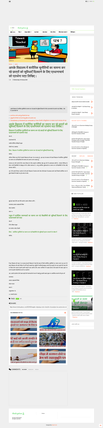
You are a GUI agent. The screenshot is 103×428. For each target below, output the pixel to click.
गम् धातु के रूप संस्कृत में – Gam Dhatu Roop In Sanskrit (81, 257)
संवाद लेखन (45, 32)
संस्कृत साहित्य (27, 32)
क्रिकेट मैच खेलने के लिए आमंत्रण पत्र (49, 327)
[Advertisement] (38, 14)
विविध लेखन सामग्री (63, 32)
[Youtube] (10, 1)
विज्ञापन (73, 32)
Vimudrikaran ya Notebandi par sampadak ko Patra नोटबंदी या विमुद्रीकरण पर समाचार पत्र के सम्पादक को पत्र (38, 120)
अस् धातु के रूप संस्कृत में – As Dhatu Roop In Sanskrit (81, 233)
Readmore (76, 218)
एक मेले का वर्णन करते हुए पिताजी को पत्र (19, 115)
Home (13, 32)
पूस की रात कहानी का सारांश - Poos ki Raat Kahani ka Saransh (82, 306)
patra (16, 64)
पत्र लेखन (36, 32)
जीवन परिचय (53, 32)
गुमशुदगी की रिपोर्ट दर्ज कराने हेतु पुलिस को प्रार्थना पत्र (23, 118)
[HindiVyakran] (23, 28)
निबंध (19, 32)
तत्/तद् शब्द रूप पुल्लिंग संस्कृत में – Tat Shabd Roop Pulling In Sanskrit (82, 281)
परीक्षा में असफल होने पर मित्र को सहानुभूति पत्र (51, 360)
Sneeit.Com (54, 425)
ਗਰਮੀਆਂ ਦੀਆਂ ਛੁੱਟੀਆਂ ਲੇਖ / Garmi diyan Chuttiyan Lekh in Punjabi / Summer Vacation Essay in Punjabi (81, 140)
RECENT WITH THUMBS (79, 120)
